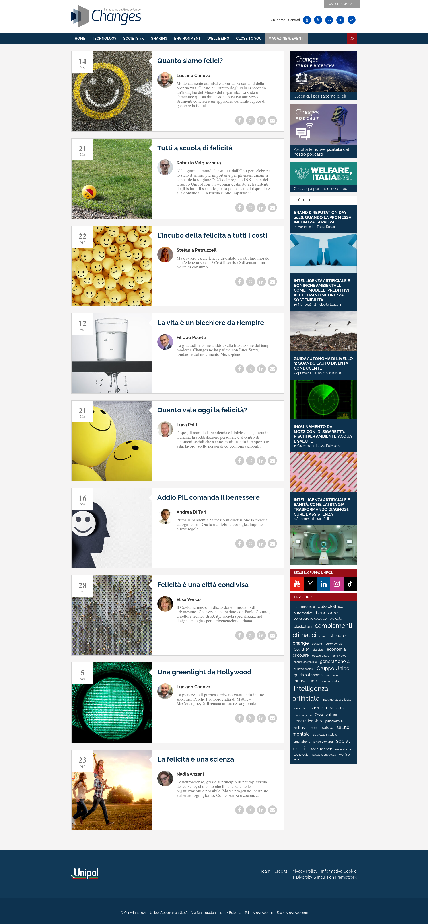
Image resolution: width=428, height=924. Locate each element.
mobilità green (303, 715)
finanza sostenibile (305, 662)
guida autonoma (308, 675)
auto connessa (304, 607)
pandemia (334, 721)
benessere (327, 612)
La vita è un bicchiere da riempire (210, 323)
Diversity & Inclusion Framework (326, 877)
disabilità (318, 649)
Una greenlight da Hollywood (204, 672)
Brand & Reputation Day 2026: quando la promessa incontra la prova (322, 217)
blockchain (303, 626)
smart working (323, 741)
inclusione (333, 675)
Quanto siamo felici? (190, 61)
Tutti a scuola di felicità (195, 148)
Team (265, 871)
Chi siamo (278, 20)
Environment (187, 38)
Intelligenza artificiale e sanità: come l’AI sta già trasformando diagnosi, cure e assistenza (322, 507)
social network (321, 749)
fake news (339, 655)
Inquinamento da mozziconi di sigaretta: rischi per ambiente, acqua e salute (323, 434)
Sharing (159, 38)
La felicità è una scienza (195, 759)
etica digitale (320, 655)
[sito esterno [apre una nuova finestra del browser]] (84, 873)
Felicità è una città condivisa (203, 585)
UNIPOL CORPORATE (342, 4)
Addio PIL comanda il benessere (208, 497)
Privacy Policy (304, 871)
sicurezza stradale (325, 734)
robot (315, 728)
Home (80, 38)
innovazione (305, 680)
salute (327, 727)
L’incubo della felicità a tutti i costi (212, 235)
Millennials (337, 708)
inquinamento (329, 681)
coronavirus (334, 643)
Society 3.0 (133, 38)
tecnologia (301, 754)
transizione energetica (323, 754)
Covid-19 (301, 649)
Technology (104, 38)
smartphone (302, 741)
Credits (281, 871)
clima (322, 636)
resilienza (300, 728)
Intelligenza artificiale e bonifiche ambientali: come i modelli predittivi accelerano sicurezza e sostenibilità (322, 290)
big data (336, 618)
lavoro (318, 707)
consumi (317, 643)
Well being (218, 38)
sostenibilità (343, 749)
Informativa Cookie (339, 871)
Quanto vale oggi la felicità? (202, 410)
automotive (303, 613)
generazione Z (335, 661)
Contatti (294, 20)
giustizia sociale (304, 669)
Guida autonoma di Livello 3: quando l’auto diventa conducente (323, 363)
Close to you (249, 38)
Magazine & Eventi (286, 38)
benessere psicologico (310, 618)
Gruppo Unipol (334, 668)
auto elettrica (330, 606)
